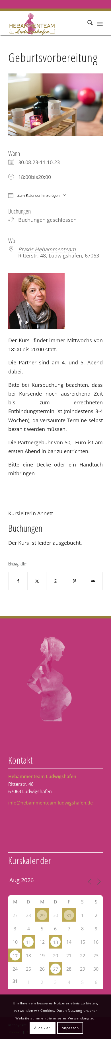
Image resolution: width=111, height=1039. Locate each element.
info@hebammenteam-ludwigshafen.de (50, 803)
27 (55, 969)
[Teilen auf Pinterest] (74, 581)
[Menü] (100, 24)
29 (42, 916)
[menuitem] (87, 23)
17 (15, 956)
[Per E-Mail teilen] (93, 581)
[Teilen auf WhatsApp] (55, 581)
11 (28, 942)
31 (68, 916)
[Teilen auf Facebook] (18, 581)
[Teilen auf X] (37, 581)
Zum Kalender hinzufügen (37, 195)
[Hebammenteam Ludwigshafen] (46, 23)
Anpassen (70, 1027)
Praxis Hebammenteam (47, 249)
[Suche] (87, 23)
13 (55, 942)
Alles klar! (43, 1027)
